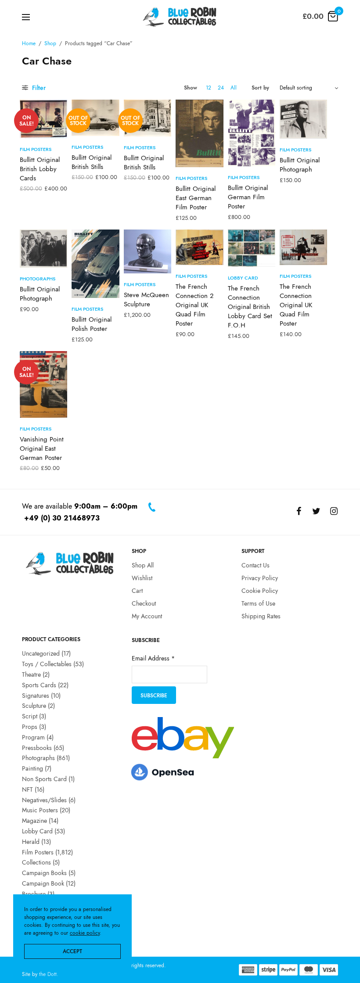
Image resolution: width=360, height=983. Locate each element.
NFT (27, 789)
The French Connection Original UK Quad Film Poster (296, 305)
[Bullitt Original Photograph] (303, 119)
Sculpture (34, 705)
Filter (38, 87)
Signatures (35, 695)
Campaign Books (44, 872)
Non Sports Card (44, 779)
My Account (147, 615)
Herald (31, 841)
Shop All (143, 565)
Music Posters (40, 810)
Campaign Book (43, 883)
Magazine (34, 820)
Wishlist (142, 578)
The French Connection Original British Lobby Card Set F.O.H (250, 306)
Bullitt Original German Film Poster (248, 197)
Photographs (37, 278)
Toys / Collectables (47, 664)
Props (29, 726)
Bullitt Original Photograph (300, 164)
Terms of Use (258, 603)
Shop (50, 43)
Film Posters (35, 149)
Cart (137, 590)
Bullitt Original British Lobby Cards (40, 169)
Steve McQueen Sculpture (146, 299)
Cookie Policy (259, 590)
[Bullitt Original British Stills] (95, 118)
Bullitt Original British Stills (92, 162)
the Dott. (48, 974)
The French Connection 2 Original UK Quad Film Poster (195, 305)
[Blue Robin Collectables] (180, 16)
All (233, 87)
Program (33, 737)
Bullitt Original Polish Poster (92, 324)
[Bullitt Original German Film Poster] (251, 133)
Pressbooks (37, 747)
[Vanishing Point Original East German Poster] (43, 384)
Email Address (153, 658)
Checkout (144, 603)
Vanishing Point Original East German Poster (42, 448)
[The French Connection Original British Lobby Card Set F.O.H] (251, 248)
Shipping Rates (261, 615)
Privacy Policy (259, 578)
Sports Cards (39, 685)
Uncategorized (41, 653)
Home (29, 43)
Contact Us (255, 565)
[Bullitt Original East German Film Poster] (199, 133)
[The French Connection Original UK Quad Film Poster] (303, 247)
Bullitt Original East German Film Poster (196, 198)
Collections (36, 862)
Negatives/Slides (44, 799)
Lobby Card (243, 277)
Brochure (34, 894)
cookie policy (85, 933)
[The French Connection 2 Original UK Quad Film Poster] (199, 247)
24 (221, 87)
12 (208, 87)
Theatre (31, 674)
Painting (32, 768)
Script (29, 716)
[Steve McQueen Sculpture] (147, 251)
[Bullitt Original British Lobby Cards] (43, 119)
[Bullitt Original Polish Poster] (95, 264)
